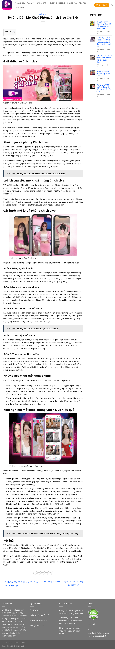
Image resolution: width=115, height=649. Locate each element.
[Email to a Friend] (43, 572)
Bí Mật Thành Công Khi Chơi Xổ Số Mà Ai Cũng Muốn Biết (103, 25)
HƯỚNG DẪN (41, 3)
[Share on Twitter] (39, 572)
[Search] (112, 5)
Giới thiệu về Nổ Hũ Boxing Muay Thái (103, 73)
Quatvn (17, 643)
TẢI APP (30, 3)
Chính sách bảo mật (38, 620)
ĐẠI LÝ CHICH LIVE (57, 3)
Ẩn (13, 31)
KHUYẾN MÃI (72, 3)
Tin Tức (82, 3)
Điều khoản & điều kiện (40, 615)
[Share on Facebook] (35, 572)
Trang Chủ (20, 3)
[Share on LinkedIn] (51, 572)
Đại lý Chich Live (37, 625)
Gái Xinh (20, 7)
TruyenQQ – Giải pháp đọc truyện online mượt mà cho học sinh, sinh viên (104, 42)
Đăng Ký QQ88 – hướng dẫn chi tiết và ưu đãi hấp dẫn (103, 88)
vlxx (23, 643)
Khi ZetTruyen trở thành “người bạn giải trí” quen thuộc (104, 59)
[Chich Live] (7, 5)
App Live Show (7, 643)
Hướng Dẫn (43, 14)
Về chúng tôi (35, 610)
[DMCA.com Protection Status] (93, 614)
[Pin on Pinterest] (47, 572)
